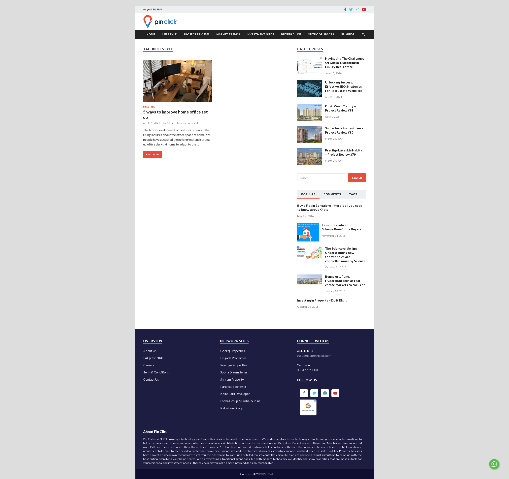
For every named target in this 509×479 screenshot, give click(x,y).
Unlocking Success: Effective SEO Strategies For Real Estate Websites (343, 86)
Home (151, 34)
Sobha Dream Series (234, 372)
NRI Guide (348, 34)
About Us (149, 351)
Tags (353, 194)
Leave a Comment (187, 123)
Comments (332, 194)
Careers (148, 365)
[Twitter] (351, 9)
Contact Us (151, 379)
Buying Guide (291, 34)
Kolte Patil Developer (235, 394)
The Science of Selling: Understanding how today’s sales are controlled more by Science (345, 254)
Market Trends (228, 34)
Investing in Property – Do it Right (322, 300)
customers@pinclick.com (314, 355)
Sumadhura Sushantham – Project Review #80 (344, 130)
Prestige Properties (233, 365)
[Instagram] (357, 9)
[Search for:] (331, 177)
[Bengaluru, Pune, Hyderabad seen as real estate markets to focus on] (309, 277)
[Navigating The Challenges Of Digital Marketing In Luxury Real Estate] (309, 59)
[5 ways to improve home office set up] (177, 83)
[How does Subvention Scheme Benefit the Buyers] (308, 225)
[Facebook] (345, 9)
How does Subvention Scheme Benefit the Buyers (341, 227)
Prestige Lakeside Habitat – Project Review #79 (344, 152)
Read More (151, 153)
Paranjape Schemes (233, 386)
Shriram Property (232, 379)
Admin (170, 123)
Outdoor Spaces (321, 34)
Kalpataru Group (231, 408)
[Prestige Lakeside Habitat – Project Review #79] (309, 150)
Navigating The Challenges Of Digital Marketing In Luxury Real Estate (344, 62)
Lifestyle (169, 34)
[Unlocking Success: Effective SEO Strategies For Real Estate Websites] (309, 82)
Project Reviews (197, 34)
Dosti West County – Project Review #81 (340, 108)
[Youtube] (364, 9)
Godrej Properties (232, 351)
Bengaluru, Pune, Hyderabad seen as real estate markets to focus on (345, 280)
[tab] (308, 194)
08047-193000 (307, 370)
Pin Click (268, 474)
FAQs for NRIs (153, 358)
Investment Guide (260, 34)
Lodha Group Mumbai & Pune (240, 401)
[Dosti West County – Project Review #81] (309, 106)
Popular (308, 194)
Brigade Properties (233, 358)
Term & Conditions (156, 372)
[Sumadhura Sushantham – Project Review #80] (309, 128)
